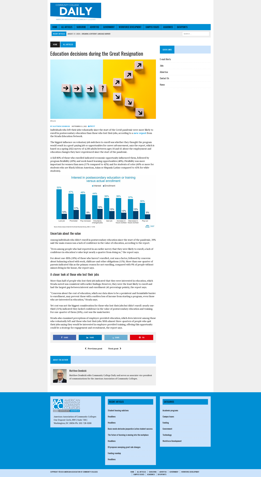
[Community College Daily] (75, 12)
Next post (113, 348)
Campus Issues (152, 27)
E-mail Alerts (165, 59)
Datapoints (182, 27)
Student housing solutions (118, 410)
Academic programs (170, 410)
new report (140, 133)
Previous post (95, 348)
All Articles (66, 27)
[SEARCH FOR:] (195, 33)
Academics (168, 27)
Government (109, 27)
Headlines (112, 416)
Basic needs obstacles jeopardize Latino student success (130, 428)
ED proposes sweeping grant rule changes (124, 446)
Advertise (94, 27)
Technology (167, 434)
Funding (166, 422)
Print (92, 126)
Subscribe (81, 27)
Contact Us (164, 78)
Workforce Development (130, 27)
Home (54, 27)
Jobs (162, 65)
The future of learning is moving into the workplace (128, 434)
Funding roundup (114, 453)
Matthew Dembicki (77, 370)
